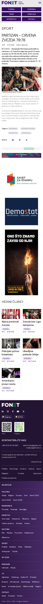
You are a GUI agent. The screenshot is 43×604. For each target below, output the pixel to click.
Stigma (38, 586)
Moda (13, 568)
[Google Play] (7, 416)
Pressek (33, 577)
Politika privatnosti (9, 478)
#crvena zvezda (28, 128)
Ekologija (23, 509)
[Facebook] (12, 411)
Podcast (11, 596)
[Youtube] (18, 411)
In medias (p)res (14, 586)
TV (3, 573)
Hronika (19, 523)
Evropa (19, 495)
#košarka (13, 128)
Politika (4, 469)
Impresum (37, 473)
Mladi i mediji (28, 586)
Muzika (9, 533)
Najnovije (6, 485)
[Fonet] (13, 2)
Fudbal (11, 9)
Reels (4, 596)
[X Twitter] (23, 411)
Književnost (29, 533)
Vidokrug (15, 577)
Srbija (4, 495)
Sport (39, 469)
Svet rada (6, 519)
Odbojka (31, 14)
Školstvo (25, 519)
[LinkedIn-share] (13, 140)
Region (11, 495)
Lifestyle (5, 568)
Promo (19, 596)
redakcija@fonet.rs (33, 448)
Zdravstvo (16, 519)
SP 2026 (5, 557)
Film (3, 533)
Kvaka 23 (24, 577)
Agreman (5, 577)
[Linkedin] (3, 411)
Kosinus (5, 582)
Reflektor (36, 582)
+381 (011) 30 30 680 (10, 445)
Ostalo (31, 19)
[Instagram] (8, 411)
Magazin (5, 473)
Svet (26, 495)
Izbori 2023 (34, 495)
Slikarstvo (6, 537)
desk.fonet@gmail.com (32, 445)
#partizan (13, 133)
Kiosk (4, 586)
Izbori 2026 (17, 500)
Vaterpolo (11, 19)
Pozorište (18, 533)
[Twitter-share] (26, 140)
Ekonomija (14, 469)
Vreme (27, 523)
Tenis (11, 14)
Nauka (33, 519)
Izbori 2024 (6, 500)
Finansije (14, 509)
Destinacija (25, 582)
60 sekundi (14, 582)
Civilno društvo (8, 523)
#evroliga (26, 133)
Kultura (31, 469)
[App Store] (19, 416)
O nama (21, 473)
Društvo (23, 469)
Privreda (5, 509)
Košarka (32, 9)
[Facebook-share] (19, 140)
